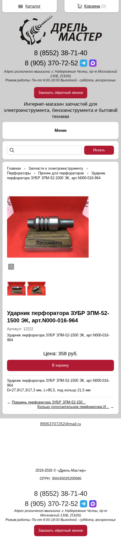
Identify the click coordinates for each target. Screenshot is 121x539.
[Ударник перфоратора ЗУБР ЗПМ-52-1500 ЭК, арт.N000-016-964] (48, 227)
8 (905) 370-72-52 (51, 63)
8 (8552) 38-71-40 (60, 53)
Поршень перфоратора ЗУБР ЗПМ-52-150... (49, 402)
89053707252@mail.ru (60, 424)
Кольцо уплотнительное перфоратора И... (73, 407)
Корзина (92, 6)
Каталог (33, 6)
